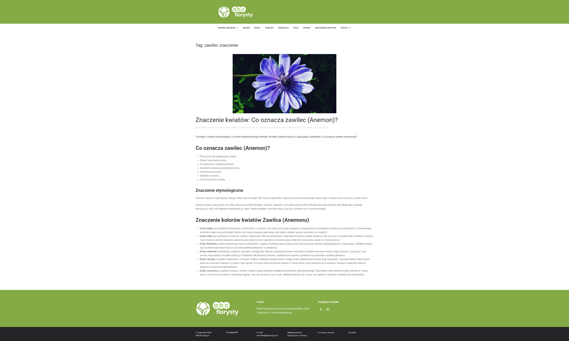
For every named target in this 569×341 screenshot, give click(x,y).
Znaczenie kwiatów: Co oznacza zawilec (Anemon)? (267, 119)
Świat (257, 28)
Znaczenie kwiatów (325, 28)
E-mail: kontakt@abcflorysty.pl (267, 334)
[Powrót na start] (236, 12)
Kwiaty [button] (344, 28)
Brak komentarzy (317, 128)
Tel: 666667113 (232, 332)
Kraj (296, 28)
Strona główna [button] (226, 28)
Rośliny (269, 28)
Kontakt (352, 332)
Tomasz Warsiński (226, 128)
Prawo (306, 28)
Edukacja (283, 28)
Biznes (246, 28)
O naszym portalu (326, 332)
